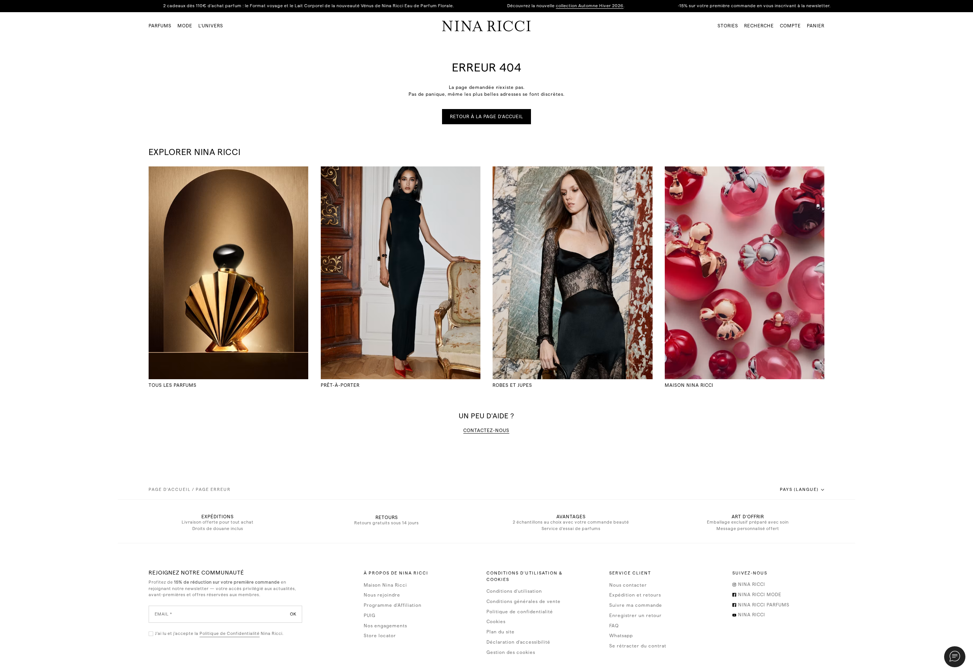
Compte (790, 26)
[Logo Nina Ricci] (486, 26)
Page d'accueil (170, 489)
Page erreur (213, 489)
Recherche (759, 26)
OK (293, 614)
